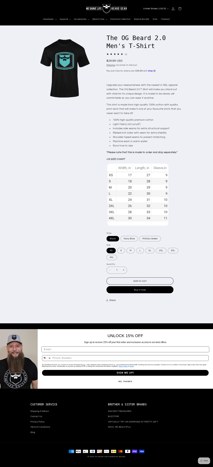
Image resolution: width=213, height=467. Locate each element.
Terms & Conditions (40, 427)
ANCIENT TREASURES (119, 411)
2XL (161, 250)
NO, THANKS (125, 381)
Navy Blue (129, 238)
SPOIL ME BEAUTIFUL (119, 427)
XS (111, 250)
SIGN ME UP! (125, 373)
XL (150, 250)
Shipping (110, 65)
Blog (32, 432)
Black (113, 238)
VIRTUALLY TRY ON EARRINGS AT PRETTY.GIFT (133, 422)
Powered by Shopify (116, 456)
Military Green (150, 238)
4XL (112, 257)
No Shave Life (101, 456)
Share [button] (112, 300)
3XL (173, 250)
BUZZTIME (113, 416)
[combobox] (46, 358)
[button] (49, 19)
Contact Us (36, 416)
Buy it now (140, 289)
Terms (132, 366)
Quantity (110, 264)
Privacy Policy (123, 366)
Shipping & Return (39, 411)
